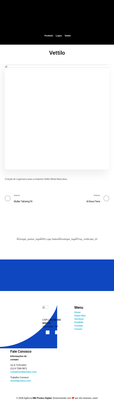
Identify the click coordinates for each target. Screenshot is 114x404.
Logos (59, 35)
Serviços (79, 319)
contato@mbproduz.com (23, 372)
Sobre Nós (80, 315)
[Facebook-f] (57, 332)
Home (77, 312)
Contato (78, 325)
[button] (57, 242)
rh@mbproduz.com (20, 381)
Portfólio (78, 322)
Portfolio (48, 35)
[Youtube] (66, 332)
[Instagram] (47, 332)
